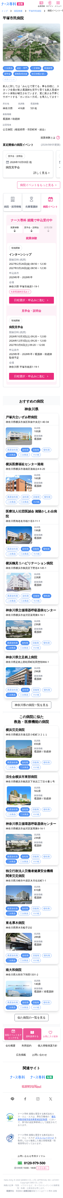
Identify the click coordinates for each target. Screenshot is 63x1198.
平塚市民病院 (35, 11)
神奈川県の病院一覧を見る (31, 705)
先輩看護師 (31, 206)
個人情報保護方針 (47, 1045)
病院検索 (18, 11)
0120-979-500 (34, 1163)
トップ (4, 11)
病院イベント (50, 206)
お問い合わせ (39, 1054)
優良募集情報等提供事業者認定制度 (37, 1118)
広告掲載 (21, 1054)
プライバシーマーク (44, 1137)
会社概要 (10, 1045)
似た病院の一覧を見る (32, 1017)
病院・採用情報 (12, 206)
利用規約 (26, 1045)
